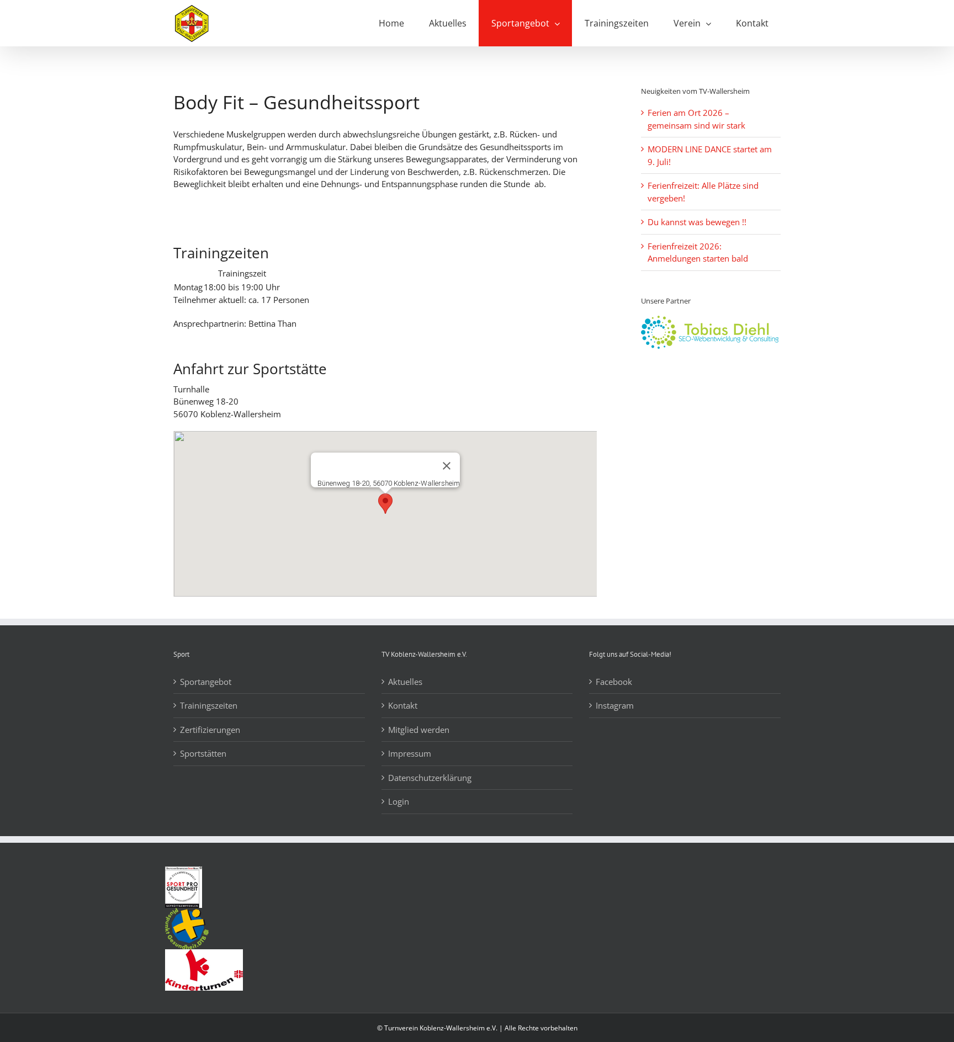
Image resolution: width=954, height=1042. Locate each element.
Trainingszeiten (208, 705)
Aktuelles (405, 681)
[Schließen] (446, 466)
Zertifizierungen (210, 729)
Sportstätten (203, 753)
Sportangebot (205, 681)
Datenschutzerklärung (429, 777)
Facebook (614, 681)
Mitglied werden (418, 729)
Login (398, 801)
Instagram (615, 705)
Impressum (409, 753)
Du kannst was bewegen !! (697, 221)
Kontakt (402, 705)
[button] (385, 503)
